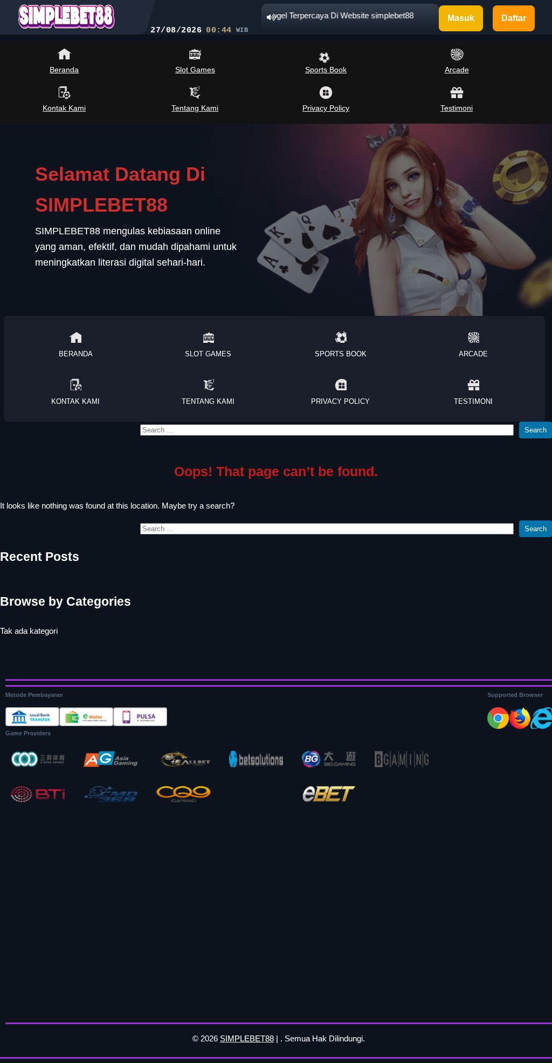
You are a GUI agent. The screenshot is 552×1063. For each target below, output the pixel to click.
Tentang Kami (194, 108)
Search (536, 430)
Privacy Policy (325, 108)
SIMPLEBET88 (247, 1038)
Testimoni (456, 108)
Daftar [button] (513, 18)
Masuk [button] (460, 18)
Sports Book (326, 69)
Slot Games (195, 69)
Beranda (64, 69)
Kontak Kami (64, 108)
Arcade (457, 69)
